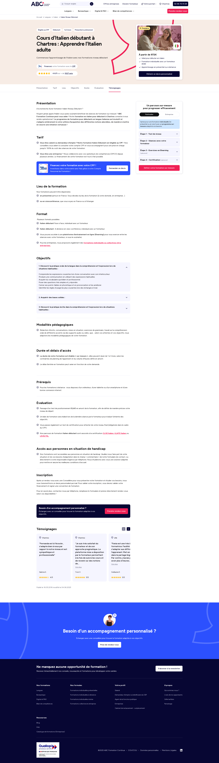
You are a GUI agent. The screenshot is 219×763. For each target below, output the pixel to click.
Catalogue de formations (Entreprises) (50, 732)
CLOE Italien (108, 433)
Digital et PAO (41, 699)
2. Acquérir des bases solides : (52, 297)
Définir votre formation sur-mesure (159, 168)
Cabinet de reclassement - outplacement (130, 708)
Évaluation (99, 88)
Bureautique (40, 695)
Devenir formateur (130, 4)
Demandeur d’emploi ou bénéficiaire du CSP (131, 695)
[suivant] (128, 529)
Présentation (42, 88)
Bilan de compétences (44, 704)
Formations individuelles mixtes (81, 699)
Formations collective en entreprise (83, 704)
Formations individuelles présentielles (83, 690)
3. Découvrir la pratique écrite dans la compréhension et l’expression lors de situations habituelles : (77, 308)
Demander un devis (117, 168)
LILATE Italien (120, 433)
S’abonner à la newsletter (169, 668)
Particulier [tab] (149, 114)
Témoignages (115, 88)
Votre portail (149, 4)
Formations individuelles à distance (83, 695)
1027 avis (69, 73)
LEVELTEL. (44, 436)
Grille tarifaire (169, 699)
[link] (74, 66)
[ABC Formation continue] (40, 4)
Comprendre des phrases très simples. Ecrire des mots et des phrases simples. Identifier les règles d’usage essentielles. (77, 309)
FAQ (38, 727)
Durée (86, 88)
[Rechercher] (91, 4)
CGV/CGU (132, 750)
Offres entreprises (111, 4)
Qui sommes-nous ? (171, 690)
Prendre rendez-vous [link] (178, 11)
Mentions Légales (169, 750)
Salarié (117, 690)
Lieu (64, 88)
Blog (38, 723)
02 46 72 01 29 (180, 4)
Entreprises (119, 704)
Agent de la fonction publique (126, 699)
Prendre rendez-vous (116, 511)
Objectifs (75, 88)
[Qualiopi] (47, 757)
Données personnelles (149, 750)
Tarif (55, 88)
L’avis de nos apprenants (173, 695)
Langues (39, 690)
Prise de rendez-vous (109, 645)
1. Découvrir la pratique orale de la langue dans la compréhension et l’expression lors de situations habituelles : (77, 267)
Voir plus (78, 567)
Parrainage (168, 704)
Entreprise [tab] (169, 114)
